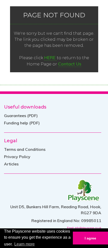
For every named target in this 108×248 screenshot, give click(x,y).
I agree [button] (90, 238)
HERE (50, 57)
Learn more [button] (24, 244)
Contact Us (69, 64)
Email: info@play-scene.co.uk (84, 227)
